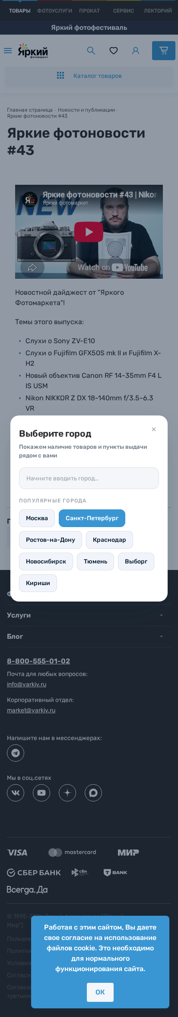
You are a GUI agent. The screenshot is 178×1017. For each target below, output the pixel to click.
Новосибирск (46, 561)
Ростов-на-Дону (50, 540)
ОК (100, 992)
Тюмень (95, 561)
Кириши (38, 583)
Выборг (136, 561)
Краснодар (109, 540)
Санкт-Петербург (92, 518)
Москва (37, 518)
